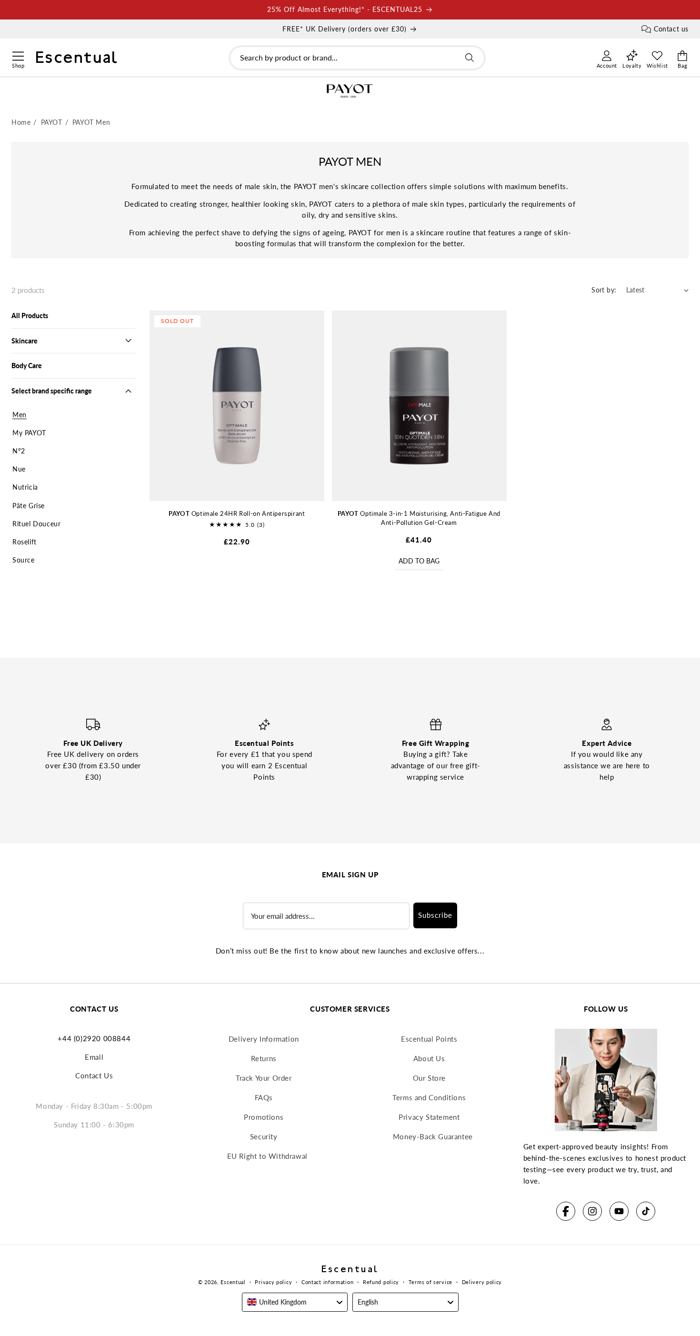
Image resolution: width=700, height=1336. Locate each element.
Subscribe (435, 915)
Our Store (429, 1078)
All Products (29, 315)
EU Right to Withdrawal (267, 1156)
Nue (19, 469)
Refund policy (381, 1282)
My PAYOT (29, 433)
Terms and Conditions (429, 1097)
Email (94, 1057)
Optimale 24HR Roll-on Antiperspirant (237, 513)
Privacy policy (273, 1282)
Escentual (232, 1282)
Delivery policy (482, 1282)
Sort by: (603, 290)
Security (264, 1136)
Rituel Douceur (36, 524)
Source (23, 560)
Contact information (327, 1282)
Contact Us (94, 1075)
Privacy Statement (429, 1117)
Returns (264, 1058)
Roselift (24, 542)
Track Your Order (264, 1078)
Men (19, 415)
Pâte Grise (28, 506)
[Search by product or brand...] (469, 57)
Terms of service (430, 1282)
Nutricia (25, 487)
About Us (429, 1058)
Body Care (26, 366)
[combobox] (357, 58)
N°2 (18, 451)
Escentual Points (429, 1039)
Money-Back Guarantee (433, 1136)
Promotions (263, 1117)
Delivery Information (264, 1039)
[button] (18, 54)
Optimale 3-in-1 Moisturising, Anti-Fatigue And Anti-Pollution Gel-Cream (419, 518)
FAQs (264, 1097)
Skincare (24, 341)
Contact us (671, 29)
